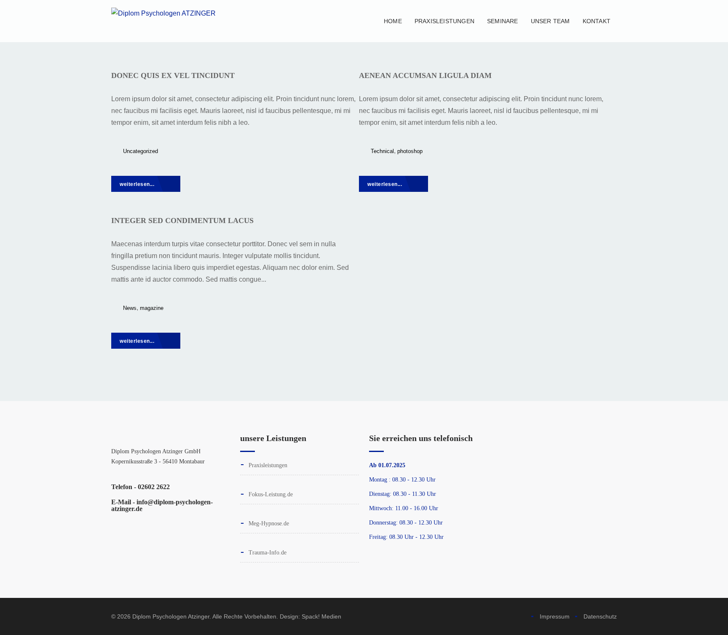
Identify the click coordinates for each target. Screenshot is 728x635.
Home (393, 21)
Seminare (502, 21)
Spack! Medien (321, 616)
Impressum (555, 616)
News (129, 308)
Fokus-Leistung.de (271, 494)
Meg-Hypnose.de (269, 523)
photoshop (410, 151)
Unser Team (550, 21)
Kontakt (596, 21)
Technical (382, 151)
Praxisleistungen (444, 21)
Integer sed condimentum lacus (182, 220)
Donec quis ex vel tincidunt (173, 75)
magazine (151, 308)
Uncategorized (140, 151)
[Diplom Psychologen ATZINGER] (163, 21)
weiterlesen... (138, 184)
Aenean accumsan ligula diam (425, 75)
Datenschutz (600, 616)
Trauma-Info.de (267, 552)
